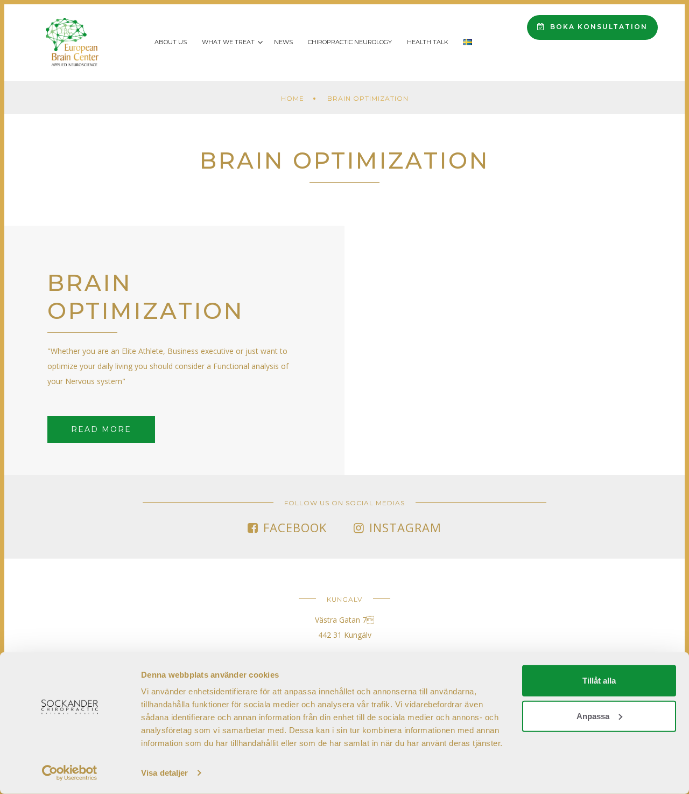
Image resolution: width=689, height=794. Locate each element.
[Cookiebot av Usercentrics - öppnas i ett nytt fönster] (70, 773)
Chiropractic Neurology (350, 42)
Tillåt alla (599, 680)
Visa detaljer (164, 772)
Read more (101, 429)
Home (292, 98)
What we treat (228, 42)
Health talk (427, 42)
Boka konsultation (597, 27)
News (283, 42)
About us (170, 42)
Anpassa (592, 715)
